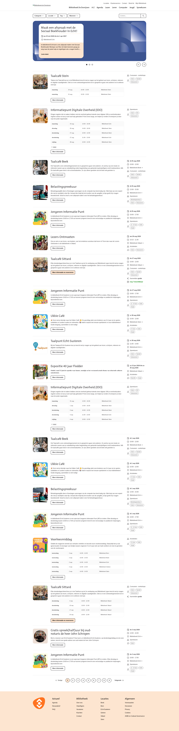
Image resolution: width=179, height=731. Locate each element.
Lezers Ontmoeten (63, 237)
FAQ (53, 709)
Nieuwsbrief (56, 706)
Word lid (131, 3)
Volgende (118, 680)
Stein (102, 719)
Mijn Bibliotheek (141, 3)
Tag (61, 16)
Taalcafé (138, 78)
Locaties (106, 3)
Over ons (79, 702)
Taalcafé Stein (60, 76)
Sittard (103, 716)
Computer (123, 7)
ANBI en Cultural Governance (135, 716)
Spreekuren (141, 7)
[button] (86, 64)
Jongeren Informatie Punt (67, 212)
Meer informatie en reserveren (62, 272)
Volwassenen (134, 82)
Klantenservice (115, 3)
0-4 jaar (133, 328)
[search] (143, 16)
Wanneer (72, 16)
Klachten (79, 713)
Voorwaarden (129, 702)
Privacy (127, 709)
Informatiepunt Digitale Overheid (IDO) (76, 110)
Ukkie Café (58, 316)
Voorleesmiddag (61, 539)
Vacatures (79, 709)
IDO (137, 113)
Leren (114, 7)
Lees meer (45, 54)
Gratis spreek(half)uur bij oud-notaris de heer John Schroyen (71, 632)
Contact (124, 3)
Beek (102, 702)
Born (102, 706)
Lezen (107, 7)
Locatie (50, 16)
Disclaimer (128, 706)
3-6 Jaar (133, 542)
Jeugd (132, 7)
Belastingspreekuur (64, 187)
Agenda (100, 7)
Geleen (103, 713)
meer (54, 147)
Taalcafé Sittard (61, 259)
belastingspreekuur (136, 199)
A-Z (93, 7)
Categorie (37, 16)
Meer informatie (57, 100)
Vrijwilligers (80, 706)
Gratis (132, 78)
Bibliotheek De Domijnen (79, 7)
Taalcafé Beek (59, 161)
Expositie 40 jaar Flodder (67, 366)
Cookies (127, 713)
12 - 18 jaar (134, 224)
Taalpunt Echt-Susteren (66, 341)
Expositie (133, 378)
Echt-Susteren (105, 709)
